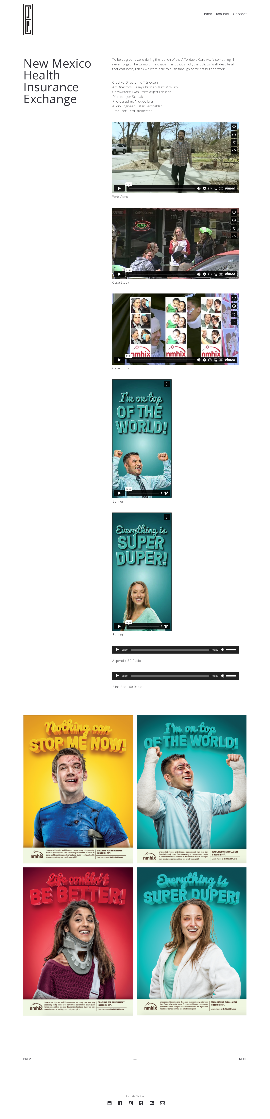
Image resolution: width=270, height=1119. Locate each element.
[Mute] (223, 650)
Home (207, 14)
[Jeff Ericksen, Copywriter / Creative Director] (28, 19)
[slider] (231, 649)
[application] (175, 650)
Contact (240, 14)
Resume (222, 14)
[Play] (117, 650)
